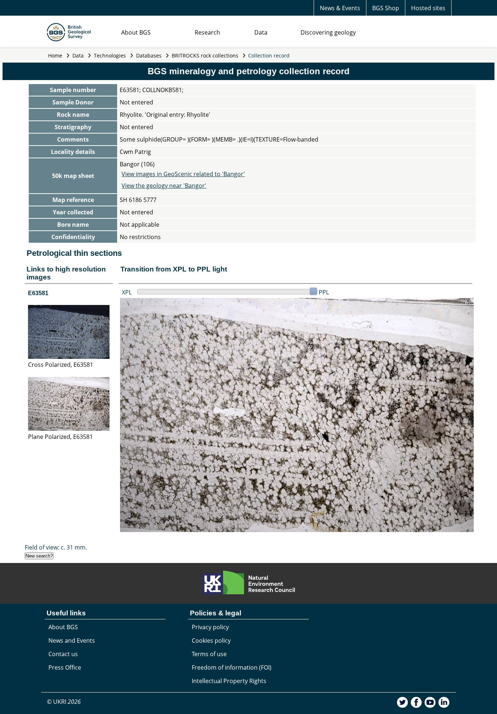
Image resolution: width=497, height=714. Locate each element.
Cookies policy (211, 640)
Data (260, 32)
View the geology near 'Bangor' (164, 186)
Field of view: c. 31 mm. (56, 547)
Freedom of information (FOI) (231, 667)
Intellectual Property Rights (229, 681)
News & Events (340, 8)
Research (207, 32)
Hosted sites (428, 8)
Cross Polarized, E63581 (60, 365)
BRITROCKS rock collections (205, 55)
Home (55, 55)
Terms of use (209, 654)
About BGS (136, 32)
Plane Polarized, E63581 (60, 437)
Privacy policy (210, 627)
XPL (127, 292)
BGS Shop (385, 8)
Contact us (63, 654)
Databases (149, 55)
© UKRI (64, 702)
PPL (324, 292)
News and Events (71, 640)
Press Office (64, 667)
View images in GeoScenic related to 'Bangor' (183, 174)
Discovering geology (328, 32)
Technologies (110, 55)
